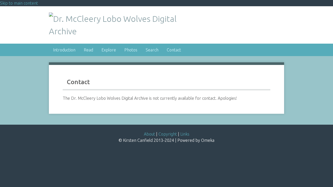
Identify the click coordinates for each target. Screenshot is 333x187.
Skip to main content (19, 3)
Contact (174, 50)
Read (88, 50)
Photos (130, 50)
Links (184, 134)
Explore (108, 50)
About (149, 134)
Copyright (167, 134)
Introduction (64, 50)
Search (152, 50)
